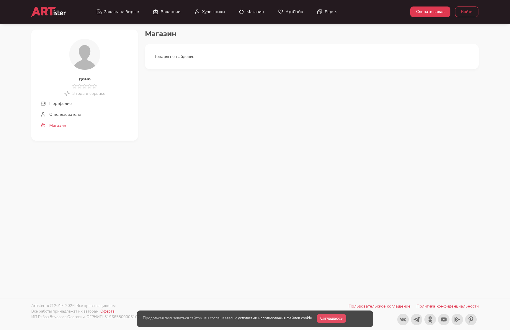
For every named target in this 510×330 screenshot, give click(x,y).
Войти (467, 11)
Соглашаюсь (331, 318)
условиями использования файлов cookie (275, 318)
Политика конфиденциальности (447, 306)
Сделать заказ (430, 11)
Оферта (107, 311)
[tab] (84, 103)
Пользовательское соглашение (380, 306)
